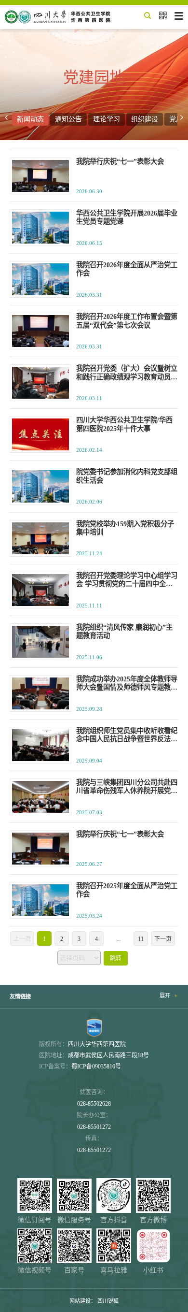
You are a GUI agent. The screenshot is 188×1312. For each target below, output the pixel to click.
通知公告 (68, 119)
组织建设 (144, 119)
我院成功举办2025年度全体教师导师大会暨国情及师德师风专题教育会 (126, 683)
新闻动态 (30, 119)
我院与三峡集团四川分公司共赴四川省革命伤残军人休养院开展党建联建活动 (126, 787)
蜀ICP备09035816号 (96, 1066)
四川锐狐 (108, 1301)
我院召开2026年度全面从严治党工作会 (126, 269)
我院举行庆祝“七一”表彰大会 (120, 161)
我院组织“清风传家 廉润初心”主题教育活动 (124, 631)
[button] (6, 117)
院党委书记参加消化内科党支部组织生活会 (126, 476)
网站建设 (80, 1301)
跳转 (115, 958)
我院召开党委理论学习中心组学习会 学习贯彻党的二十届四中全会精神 (126, 580)
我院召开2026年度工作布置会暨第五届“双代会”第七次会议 (126, 321)
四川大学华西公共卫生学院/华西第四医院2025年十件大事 (124, 424)
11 (141, 939)
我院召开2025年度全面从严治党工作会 (126, 890)
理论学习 (106, 119)
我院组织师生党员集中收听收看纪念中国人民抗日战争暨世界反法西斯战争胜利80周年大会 (126, 735)
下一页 (163, 939)
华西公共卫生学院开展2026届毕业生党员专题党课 (126, 217)
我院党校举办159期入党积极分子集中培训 (125, 528)
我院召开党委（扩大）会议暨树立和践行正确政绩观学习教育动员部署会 (126, 372)
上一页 (22, 939)
